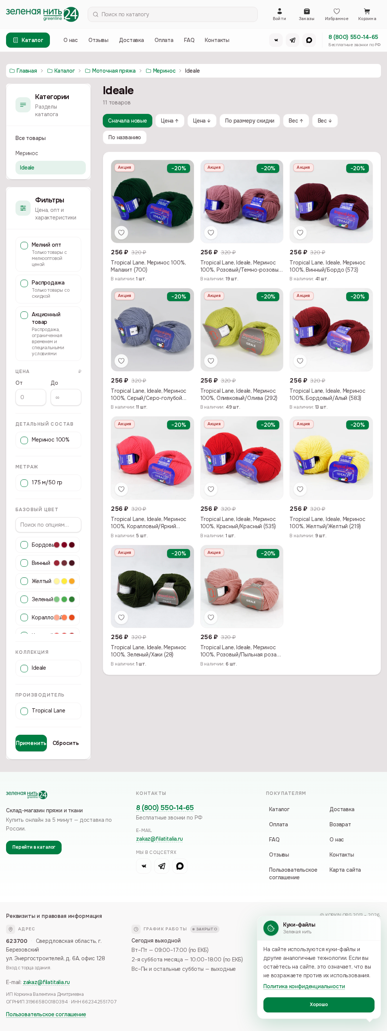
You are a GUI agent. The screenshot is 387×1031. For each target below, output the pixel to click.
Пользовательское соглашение (293, 873)
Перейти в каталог (33, 847)
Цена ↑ (170, 120)
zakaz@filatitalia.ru (159, 838)
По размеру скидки (249, 120)
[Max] (309, 40)
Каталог (279, 809)
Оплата (164, 40)
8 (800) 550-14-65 (353, 37)
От (19, 382)
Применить (31, 743)
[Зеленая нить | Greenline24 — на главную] (42, 14)
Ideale (27, 167)
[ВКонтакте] (276, 40)
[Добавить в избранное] (121, 232)
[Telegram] (292, 40)
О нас (70, 40)
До (54, 382)
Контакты (217, 40)
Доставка (131, 40)
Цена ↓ (202, 120)
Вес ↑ (296, 120)
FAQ (189, 40)
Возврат (340, 824)
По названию (124, 137)
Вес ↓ (325, 120)
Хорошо (319, 1004)
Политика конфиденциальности (304, 986)
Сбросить (66, 743)
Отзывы (98, 40)
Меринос (26, 153)
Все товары (30, 138)
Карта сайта (345, 869)
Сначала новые (127, 120)
